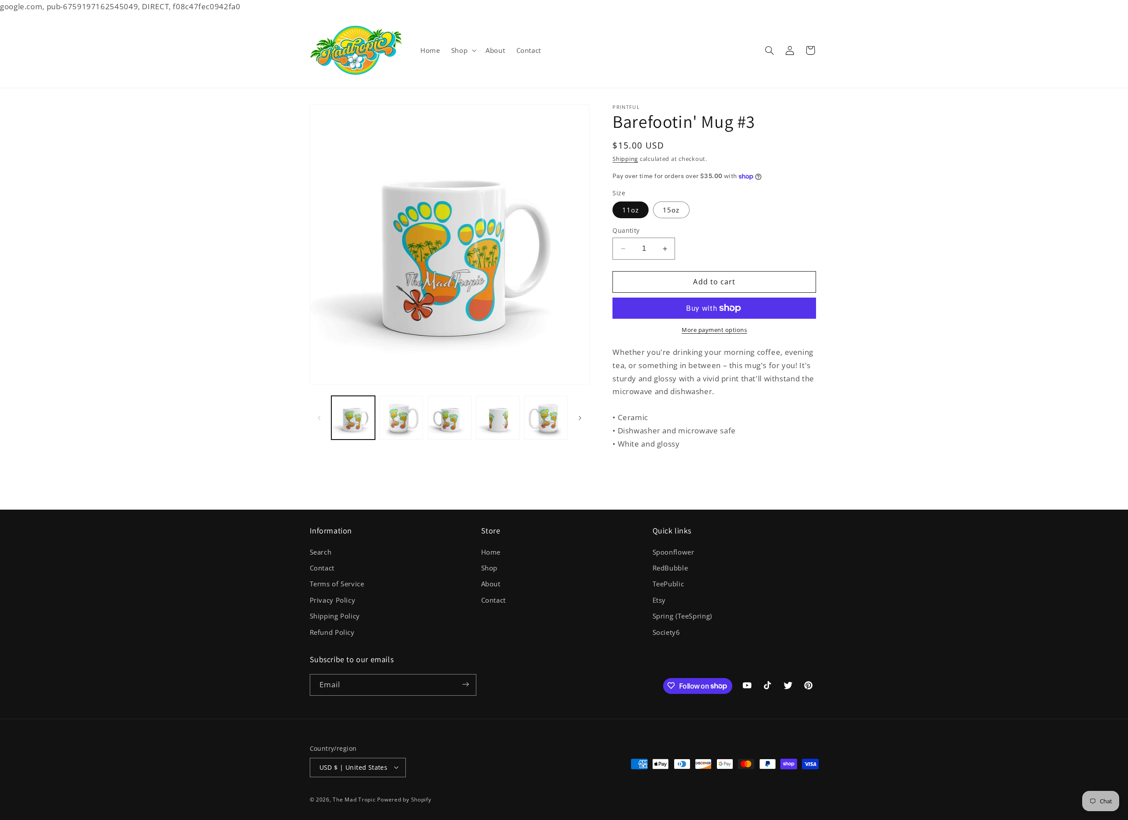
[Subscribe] (465, 684)
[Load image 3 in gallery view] (449, 418)
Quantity (625, 230)
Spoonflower (673, 551)
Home (491, 551)
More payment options (714, 330)
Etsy (659, 599)
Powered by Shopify (404, 799)
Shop (489, 567)
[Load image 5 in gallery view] (546, 418)
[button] (462, 50)
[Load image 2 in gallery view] (401, 418)
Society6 (666, 631)
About (491, 583)
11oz (630, 209)
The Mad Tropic (354, 799)
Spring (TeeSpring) (682, 615)
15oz (671, 209)
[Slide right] (580, 418)
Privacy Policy (333, 599)
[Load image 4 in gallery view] (497, 418)
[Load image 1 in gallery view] (353, 418)
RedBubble (670, 567)
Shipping (625, 159)
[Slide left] (319, 418)
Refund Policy (332, 631)
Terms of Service (337, 583)
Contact (322, 567)
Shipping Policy (335, 615)
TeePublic (668, 583)
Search (321, 551)
